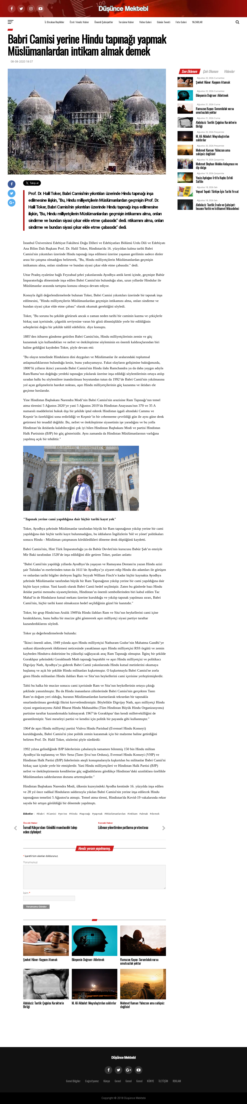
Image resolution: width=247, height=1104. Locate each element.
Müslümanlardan (115, 814)
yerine (63, 814)
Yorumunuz (30, 862)
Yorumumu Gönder (36, 906)
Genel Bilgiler (73, 1081)
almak (144, 814)
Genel (118, 1081)
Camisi (52, 814)
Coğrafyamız (92, 1081)
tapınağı (85, 814)
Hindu (74, 814)
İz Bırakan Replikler (54, 22)
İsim (26, 893)
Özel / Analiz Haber (79, 22)
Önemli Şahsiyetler (103, 22)
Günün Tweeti (163, 22)
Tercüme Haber (126, 22)
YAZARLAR (197, 22)
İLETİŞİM (163, 1081)
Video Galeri (145, 22)
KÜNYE (150, 1081)
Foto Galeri (181, 22)
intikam (133, 814)
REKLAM (177, 1081)
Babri (41, 814)
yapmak (98, 814)
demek (155, 814)
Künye (106, 1081)
